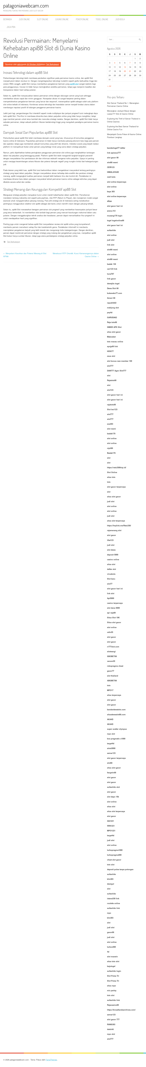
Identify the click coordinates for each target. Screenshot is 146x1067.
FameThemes (51, 1059)
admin (19, 64)
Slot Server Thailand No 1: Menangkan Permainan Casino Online (123, 104)
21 (130, 71)
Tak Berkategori (52, 64)
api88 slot (74, 83)
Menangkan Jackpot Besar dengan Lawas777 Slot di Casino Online (121, 112)
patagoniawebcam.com (26, 5)
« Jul (109, 86)
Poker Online (82, 19)
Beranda (7, 19)
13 (125, 67)
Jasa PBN (11, 27)
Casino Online (62, 19)
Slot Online (42, 19)
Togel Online (102, 19)
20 (125, 71)
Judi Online (24, 19)
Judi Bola (120, 19)
